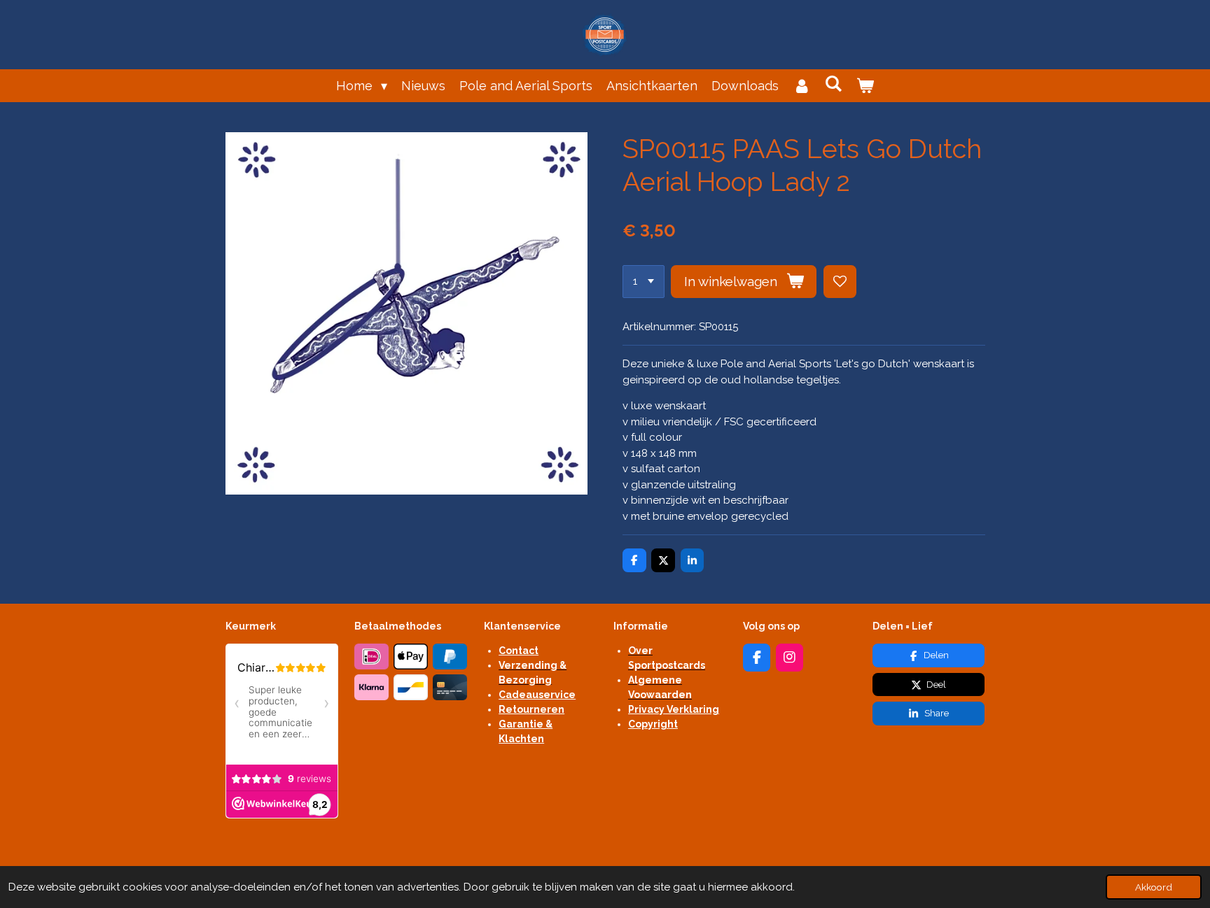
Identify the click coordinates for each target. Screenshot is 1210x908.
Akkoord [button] (1153, 887)
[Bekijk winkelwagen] (865, 85)
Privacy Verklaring (673, 709)
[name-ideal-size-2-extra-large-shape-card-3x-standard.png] (371, 656)
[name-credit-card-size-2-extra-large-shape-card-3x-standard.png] (450, 687)
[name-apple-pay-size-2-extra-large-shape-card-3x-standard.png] (411, 656)
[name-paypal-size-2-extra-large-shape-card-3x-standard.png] (450, 656)
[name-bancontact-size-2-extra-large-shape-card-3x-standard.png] (411, 687)
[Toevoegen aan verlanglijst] (839, 281)
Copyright (653, 724)
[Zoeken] (833, 83)
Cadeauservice (537, 694)
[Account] (801, 85)
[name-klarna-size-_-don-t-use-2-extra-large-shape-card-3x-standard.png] (371, 687)
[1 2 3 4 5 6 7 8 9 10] (644, 281)
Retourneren (531, 709)
